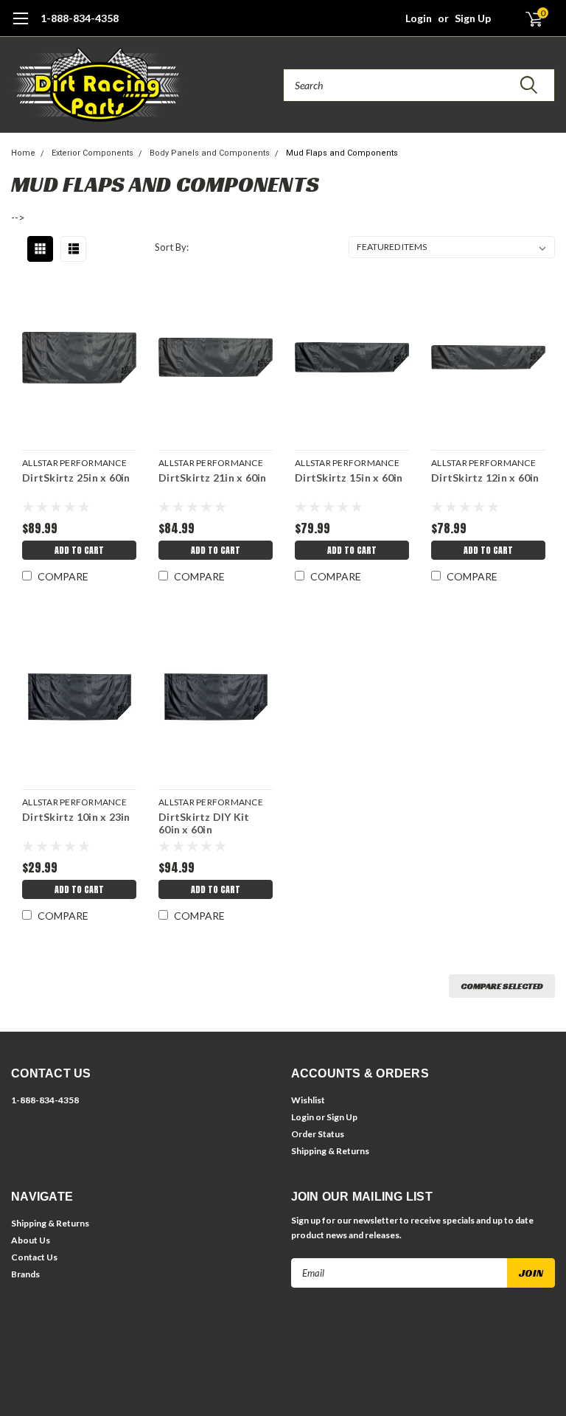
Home (23, 153)
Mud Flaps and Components (342, 153)
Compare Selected (502, 985)
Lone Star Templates (422, 1357)
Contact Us (34, 1257)
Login (418, 18)
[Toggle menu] (20, 25)
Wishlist (308, 1100)
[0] (528, 18)
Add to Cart (79, 550)
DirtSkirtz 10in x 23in (76, 817)
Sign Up (473, 18)
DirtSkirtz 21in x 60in (212, 477)
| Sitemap (213, 1357)
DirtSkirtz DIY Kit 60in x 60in (204, 823)
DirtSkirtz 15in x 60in (349, 477)
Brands (25, 1274)
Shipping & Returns (330, 1150)
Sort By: (172, 247)
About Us (30, 1240)
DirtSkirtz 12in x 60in (485, 477)
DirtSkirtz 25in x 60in (76, 477)
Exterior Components (92, 153)
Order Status (317, 1133)
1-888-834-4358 (80, 18)
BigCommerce (305, 1357)
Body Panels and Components (210, 153)
